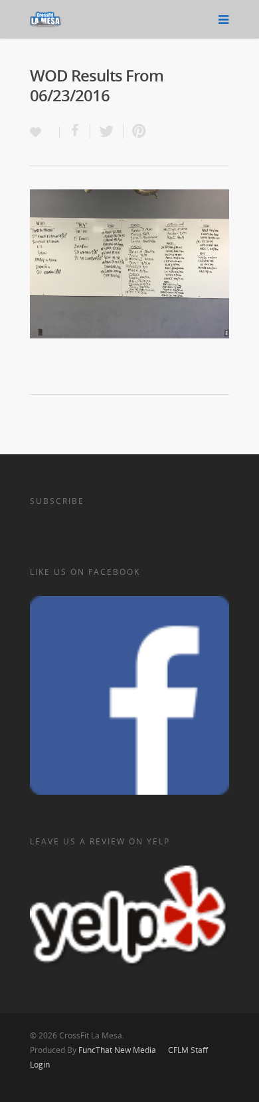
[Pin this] (136, 131)
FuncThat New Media (117, 1050)
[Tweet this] (107, 131)
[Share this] (75, 131)
